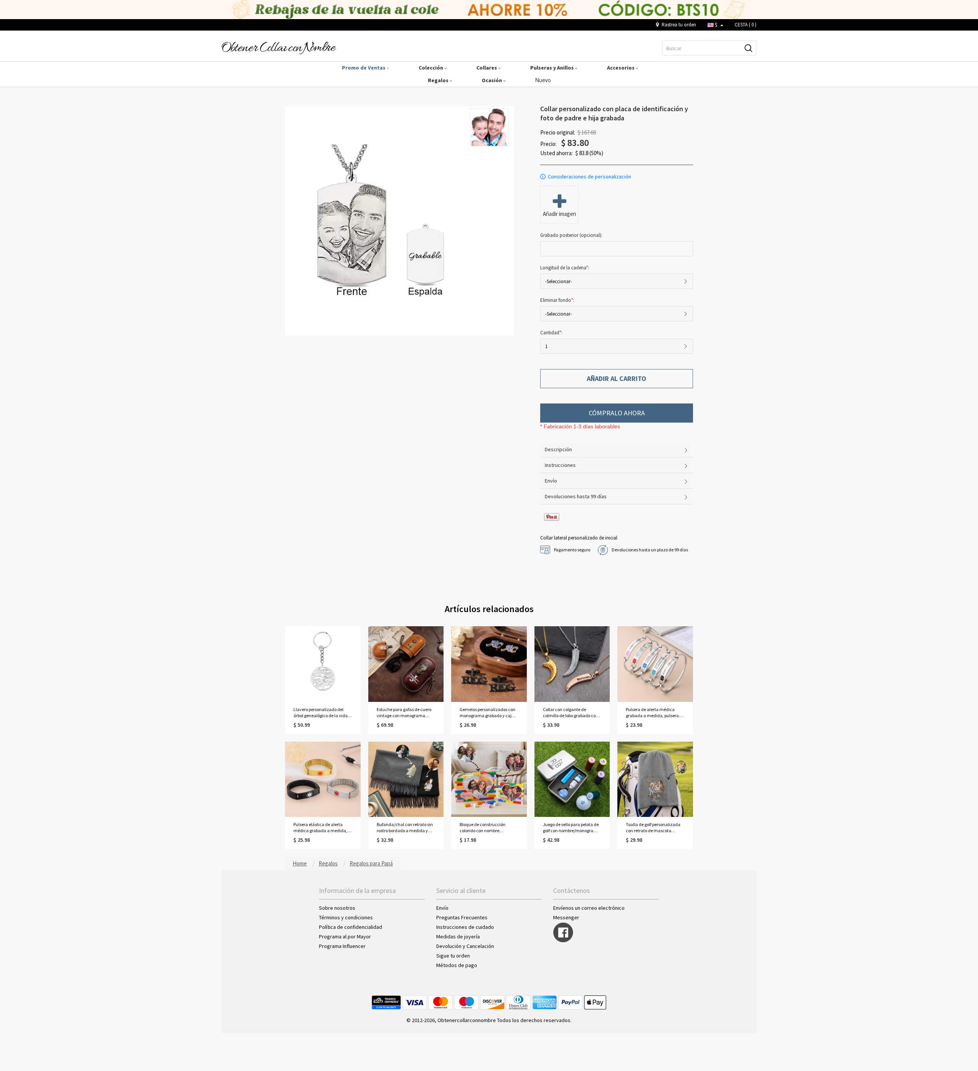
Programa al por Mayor (345, 936)
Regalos (439, 80)
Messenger (566, 917)
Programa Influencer (342, 946)
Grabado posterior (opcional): (572, 235)
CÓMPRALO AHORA (617, 412)
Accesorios (621, 67)
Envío (442, 907)
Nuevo (543, 80)
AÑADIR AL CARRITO (616, 378)
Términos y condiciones (346, 917)
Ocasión (492, 80)
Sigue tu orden (453, 955)
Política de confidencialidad (350, 927)
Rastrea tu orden (678, 24)
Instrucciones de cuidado (465, 927)
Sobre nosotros (337, 907)
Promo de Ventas (364, 67)
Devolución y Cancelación (465, 946)
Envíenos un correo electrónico (589, 907)
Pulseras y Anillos (552, 67)
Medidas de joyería (458, 936)
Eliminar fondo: (557, 300)
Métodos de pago (456, 965)
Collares (487, 67)
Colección (431, 67)
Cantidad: (551, 332)
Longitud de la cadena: (565, 267)
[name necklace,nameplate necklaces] (279, 47)
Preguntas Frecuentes (461, 917)
